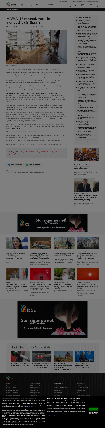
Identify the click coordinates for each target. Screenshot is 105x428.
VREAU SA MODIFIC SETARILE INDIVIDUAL (93, 413)
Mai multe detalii (32, 406)
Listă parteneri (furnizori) (53, 415)
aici (20, 418)
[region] (52, 412)
